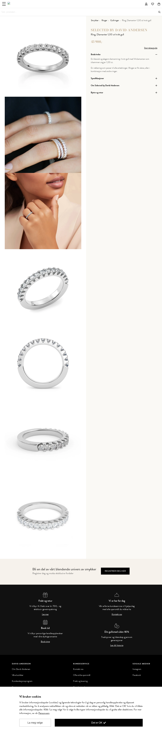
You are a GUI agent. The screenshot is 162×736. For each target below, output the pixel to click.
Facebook (137, 675)
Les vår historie (116, 645)
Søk (159, 12)
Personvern (44, 713)
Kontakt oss (117, 614)
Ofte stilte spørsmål (81, 675)
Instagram (137, 669)
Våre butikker (17, 675)
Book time (45, 641)
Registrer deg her (115, 571)
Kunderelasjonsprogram (22, 681)
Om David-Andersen (21, 669)
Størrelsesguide (150, 48)
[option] (43, 58)
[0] (159, 4)
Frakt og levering (80, 681)
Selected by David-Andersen (119, 30)
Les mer (45, 614)
